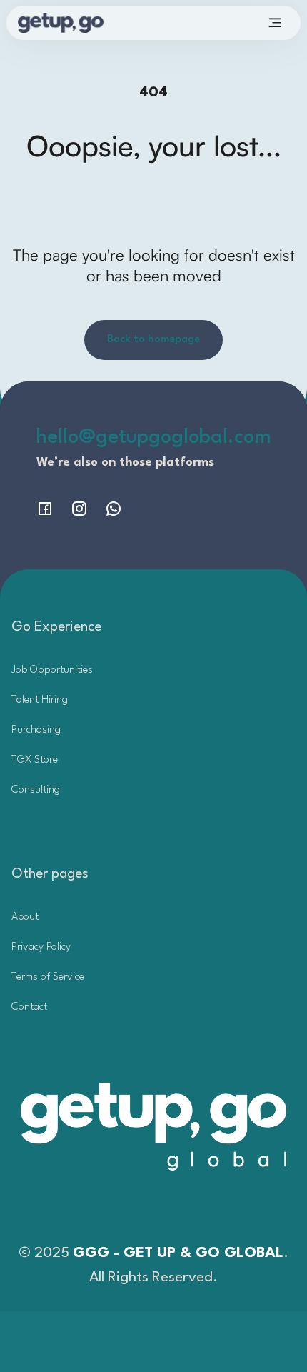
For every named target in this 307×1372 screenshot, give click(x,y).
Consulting (35, 790)
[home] (82, 22)
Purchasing (36, 730)
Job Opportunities (52, 670)
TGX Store (34, 760)
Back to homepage (153, 339)
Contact (29, 1007)
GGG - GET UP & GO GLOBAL (178, 1253)
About (25, 917)
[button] (275, 23)
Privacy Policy (41, 947)
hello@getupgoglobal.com (153, 438)
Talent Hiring (39, 700)
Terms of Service (47, 977)
